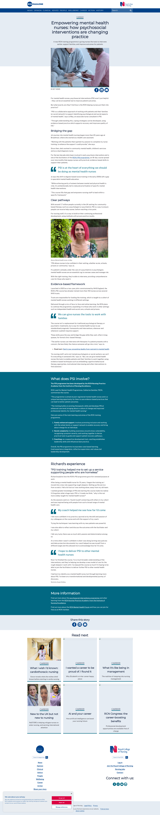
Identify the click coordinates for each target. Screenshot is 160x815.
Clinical (47, 10)
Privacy (95, 805)
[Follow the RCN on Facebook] (114, 786)
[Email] (106, 90)
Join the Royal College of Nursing (120, 766)
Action (91, 10)
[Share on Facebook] (96, 90)
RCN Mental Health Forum (80, 607)
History (99, 10)
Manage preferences (62, 807)
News (30, 10)
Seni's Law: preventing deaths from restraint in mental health (86, 349)
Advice (55, 10)
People (63, 10)
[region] (38, 802)
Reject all (61, 802)
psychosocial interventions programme (84, 598)
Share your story (40, 789)
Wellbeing (73, 10)
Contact (120, 773)
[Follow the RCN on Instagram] (118, 786)
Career (83, 10)
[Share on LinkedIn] (101, 90)
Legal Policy (88, 805)
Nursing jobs (120, 769)
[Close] (71, 793)
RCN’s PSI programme (80, 158)
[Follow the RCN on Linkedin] (125, 786)
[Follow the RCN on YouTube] (122, 786)
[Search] (46, 757)
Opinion (38, 10)
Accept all (62, 798)
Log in (120, 763)
